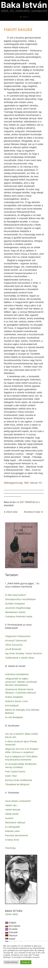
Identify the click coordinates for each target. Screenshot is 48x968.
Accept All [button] (26, 962)
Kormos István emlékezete (18, 780)
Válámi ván (10, 805)
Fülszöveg (10, 848)
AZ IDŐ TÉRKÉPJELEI (27, 502)
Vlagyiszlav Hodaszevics (17, 636)
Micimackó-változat (15, 822)
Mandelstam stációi (15, 612)
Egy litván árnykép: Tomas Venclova (23, 653)
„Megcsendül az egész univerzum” (21, 681)
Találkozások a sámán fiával (19, 657)
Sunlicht (9, 818)
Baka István (24, 5)
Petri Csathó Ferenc (15, 771)
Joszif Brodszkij (13, 649)
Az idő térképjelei (14, 717)
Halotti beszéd (12, 809)
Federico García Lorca (16, 701)
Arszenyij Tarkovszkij (15, 640)
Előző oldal (12, 512)
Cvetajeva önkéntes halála (18, 616)
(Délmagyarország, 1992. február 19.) (23, 483)
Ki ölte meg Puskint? (15, 595)
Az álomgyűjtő (12, 827)
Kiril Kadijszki (12, 705)
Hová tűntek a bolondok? (18, 801)
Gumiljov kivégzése (15, 603)
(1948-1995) (11, 914)
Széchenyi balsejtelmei (17, 674)
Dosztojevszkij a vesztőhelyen (20, 599)
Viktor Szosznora (14, 645)
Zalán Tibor (11, 776)
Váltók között (12, 814)
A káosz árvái (12, 839)
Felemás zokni (12, 831)
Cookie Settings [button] (11, 962)
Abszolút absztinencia (16, 835)
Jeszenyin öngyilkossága (18, 608)
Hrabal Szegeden (14, 697)
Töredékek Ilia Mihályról (17, 784)
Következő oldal (32, 512)
